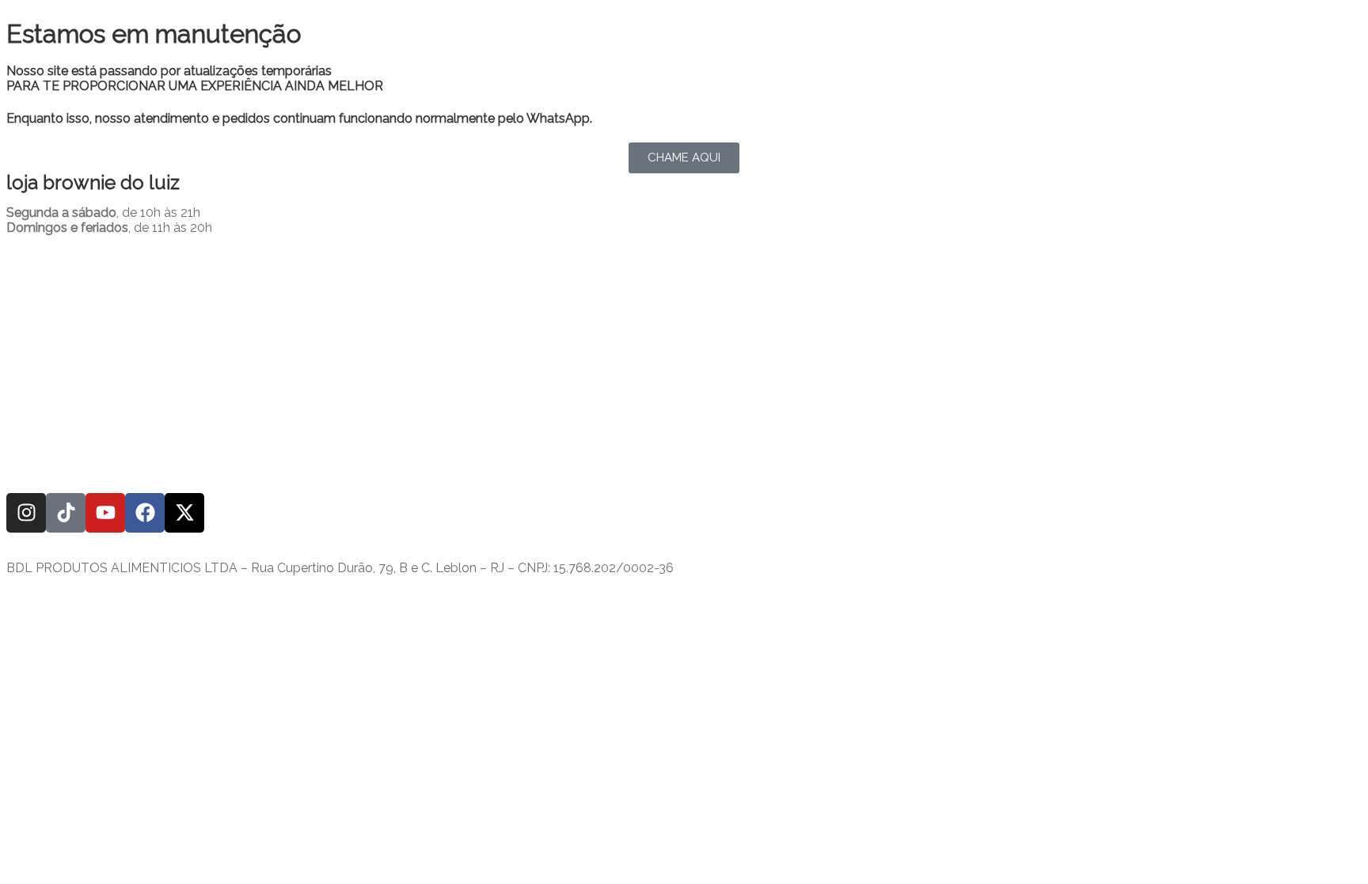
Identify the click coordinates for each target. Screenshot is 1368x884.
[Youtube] (105, 513)
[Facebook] (145, 513)
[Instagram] (26, 513)
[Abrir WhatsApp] (1328, 844)
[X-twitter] (184, 513)
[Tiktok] (66, 513)
